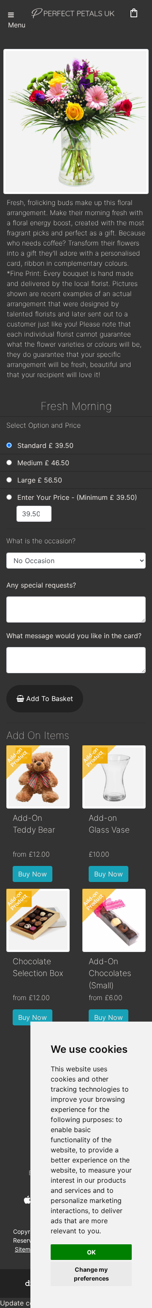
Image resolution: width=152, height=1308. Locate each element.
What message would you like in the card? (73, 635)
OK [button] (91, 1252)
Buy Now (32, 874)
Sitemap (26, 1249)
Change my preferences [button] (91, 1274)
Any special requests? (41, 585)
